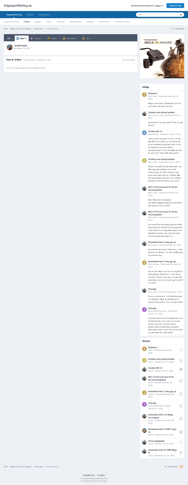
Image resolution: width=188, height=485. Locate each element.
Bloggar (38, 22)
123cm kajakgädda (156, 441)
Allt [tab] (10, 38)
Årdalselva (152, 93)
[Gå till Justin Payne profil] (10, 47)
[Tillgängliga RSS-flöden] (181, 467)
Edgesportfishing (14, 15)
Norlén (151, 435)
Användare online (122, 22)
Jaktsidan (61, 22)
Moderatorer (104, 22)
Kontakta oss (89, 475)
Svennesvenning (159, 311)
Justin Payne (20, 45)
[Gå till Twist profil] (144, 94)
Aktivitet (30, 15)
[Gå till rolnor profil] (144, 160)
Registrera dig (175, 5)
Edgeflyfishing (76, 22)
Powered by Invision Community (94, 481)
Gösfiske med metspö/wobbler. (161, 112)
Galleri (49, 22)
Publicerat (170, 134)
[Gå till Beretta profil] (144, 132)
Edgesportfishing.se (18, 5)
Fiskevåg (152, 289)
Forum (27, 22)
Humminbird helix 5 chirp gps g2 (162, 242)
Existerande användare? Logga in (147, 6)
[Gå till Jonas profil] (144, 113)
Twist (154, 96)
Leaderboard (44, 15)
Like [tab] (23, 38)
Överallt (171, 15)
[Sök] (181, 14)
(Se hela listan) (128, 60)
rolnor (154, 162)
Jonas (155, 115)
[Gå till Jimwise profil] (144, 262)
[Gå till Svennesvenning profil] (144, 309)
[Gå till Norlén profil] (144, 430)
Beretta (155, 134)
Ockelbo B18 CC (155, 131)
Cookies (101, 475)
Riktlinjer (90, 22)
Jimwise (155, 264)
